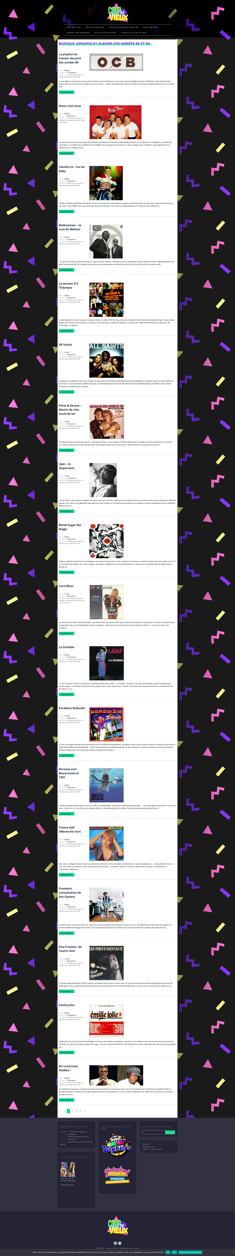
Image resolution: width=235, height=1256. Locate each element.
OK (168, 1252)
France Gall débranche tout (70, 829)
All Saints (65, 344)
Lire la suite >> (66, 92)
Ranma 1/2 (72, 1139)
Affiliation (146, 1144)
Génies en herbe (67, 1185)
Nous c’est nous (70, 106)
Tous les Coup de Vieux (105, 32)
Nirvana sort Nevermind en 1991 (69, 773)
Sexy (82, 600)
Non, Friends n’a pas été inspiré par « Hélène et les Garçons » (68, 1179)
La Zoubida (66, 647)
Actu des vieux (74, 27)
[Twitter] (120, 1243)
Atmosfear (72, 1134)
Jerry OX (63, 1132)
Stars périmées (65, 603)
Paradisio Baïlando (72, 708)
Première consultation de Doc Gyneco (70, 892)
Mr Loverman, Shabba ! (68, 1068)
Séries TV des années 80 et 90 (123, 27)
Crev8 (67, 352)
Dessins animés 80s (95, 27)
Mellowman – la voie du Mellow (70, 227)
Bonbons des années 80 (78, 32)
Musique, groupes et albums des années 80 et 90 (71, 76)
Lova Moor (66, 586)
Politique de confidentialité (190, 1252)
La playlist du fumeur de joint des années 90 (70, 58)
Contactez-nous (148, 1147)
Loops (67, 959)
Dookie (67, 716)
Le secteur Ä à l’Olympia (68, 285)
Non (174, 1252)
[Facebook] (115, 1243)
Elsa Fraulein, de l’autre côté (70, 949)
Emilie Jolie (66, 1005)
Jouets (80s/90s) (150, 27)
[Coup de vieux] (117, 23)
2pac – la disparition (66, 466)
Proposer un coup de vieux (134, 32)
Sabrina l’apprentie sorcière (78, 1137)
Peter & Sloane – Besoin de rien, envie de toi (70, 409)
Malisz (67, 70)
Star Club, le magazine (78, 1132)
